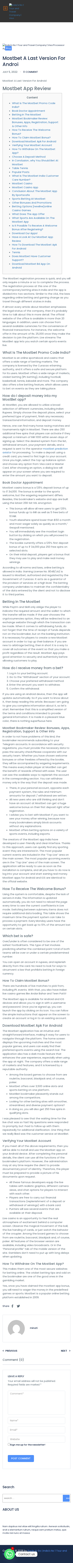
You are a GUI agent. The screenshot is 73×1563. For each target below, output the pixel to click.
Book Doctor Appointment (28, 111)
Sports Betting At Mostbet (28, 198)
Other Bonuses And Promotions (32, 202)
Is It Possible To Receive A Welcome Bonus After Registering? (34, 227)
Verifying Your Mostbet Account (32, 145)
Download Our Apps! (25, 233)
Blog (8, 48)
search (68, 1498)
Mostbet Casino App (25, 187)
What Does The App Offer (28, 214)
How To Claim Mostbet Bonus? (31, 137)
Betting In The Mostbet (26, 114)
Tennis (16, 252)
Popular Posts (20, 172)
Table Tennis (20, 168)
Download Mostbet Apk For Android (34, 141)
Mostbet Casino (22, 183)
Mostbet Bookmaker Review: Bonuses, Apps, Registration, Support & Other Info (35, 122)
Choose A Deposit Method (28, 156)
